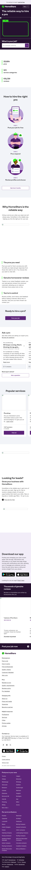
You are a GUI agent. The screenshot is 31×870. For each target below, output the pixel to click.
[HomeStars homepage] (10, 6)
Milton (17, 802)
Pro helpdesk (6, 691)
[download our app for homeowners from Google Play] (8, 575)
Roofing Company (20, 835)
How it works (6, 664)
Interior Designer (6, 827)
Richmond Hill (5, 796)
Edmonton (18, 779)
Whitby (4, 804)
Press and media (7, 701)
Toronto (4, 776)
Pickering (4, 802)
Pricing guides (6, 723)
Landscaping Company (22, 833)
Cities (3, 720)
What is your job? (9, 41)
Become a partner (7, 707)
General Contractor (21, 827)
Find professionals (7, 666)
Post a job (5, 661)
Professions (5, 714)
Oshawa (4, 790)
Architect (18, 818)
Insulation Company (21, 846)
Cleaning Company (7, 833)
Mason (3, 824)
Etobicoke (4, 793)
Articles (4, 726)
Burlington (18, 796)
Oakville (4, 799)
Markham (18, 790)
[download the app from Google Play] (22, 751)
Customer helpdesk (8, 672)
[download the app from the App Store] (8, 751)
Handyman (19, 821)
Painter (4, 830)
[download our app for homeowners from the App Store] (22, 575)
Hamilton (18, 784)
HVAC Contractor (20, 830)
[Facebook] (3, 744)
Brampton (4, 787)
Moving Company (20, 824)
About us (4, 698)
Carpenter (4, 818)
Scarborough (19, 787)
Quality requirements (8, 685)
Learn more (9, 421)
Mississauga (5, 782)
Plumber (4, 815)
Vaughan (18, 793)
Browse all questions (8, 337)
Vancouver (4, 784)
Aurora (18, 804)
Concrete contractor (21, 843)
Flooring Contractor (7, 846)
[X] (10, 744)
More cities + (5, 807)
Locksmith (4, 821)
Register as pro (6, 682)
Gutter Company (6, 843)
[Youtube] (6, 744)
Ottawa (4, 779)
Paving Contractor (6, 835)
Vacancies (5, 704)
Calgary (18, 776)
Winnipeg (18, 782)
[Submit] (27, 45)
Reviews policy (6, 688)
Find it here (20, 580)
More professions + (21, 848)
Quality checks (6, 669)
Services (4, 717)
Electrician (18, 815)
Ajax (17, 799)
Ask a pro (5, 675)
